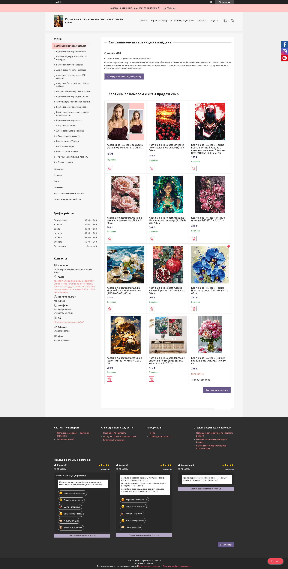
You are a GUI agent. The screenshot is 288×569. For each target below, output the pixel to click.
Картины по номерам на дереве (72, 107)
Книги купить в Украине (68, 141)
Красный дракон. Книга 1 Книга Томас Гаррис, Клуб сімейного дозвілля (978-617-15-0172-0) (205, 479)
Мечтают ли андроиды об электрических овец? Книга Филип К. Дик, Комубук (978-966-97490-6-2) (80, 483)
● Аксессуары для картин (68, 136)
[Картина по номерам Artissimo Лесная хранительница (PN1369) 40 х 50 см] (168, 194)
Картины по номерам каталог (70, 45)
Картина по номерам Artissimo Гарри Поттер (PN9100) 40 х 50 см (124, 361)
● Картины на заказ (65, 125)
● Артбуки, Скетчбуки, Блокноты (72, 157)
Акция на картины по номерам (71, 70)
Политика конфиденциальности (177, 566)
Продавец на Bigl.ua (144, 563)
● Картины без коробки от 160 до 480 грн (72, 84)
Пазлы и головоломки (67, 151)
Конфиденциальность (161, 436)
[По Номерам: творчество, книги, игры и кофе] (58, 21)
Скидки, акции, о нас (184, 20)
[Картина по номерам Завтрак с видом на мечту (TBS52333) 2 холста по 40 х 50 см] (168, 335)
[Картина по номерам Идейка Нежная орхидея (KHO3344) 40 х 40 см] (210, 265)
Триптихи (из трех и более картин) (73, 102)
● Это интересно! (64, 162)
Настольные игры (65, 146)
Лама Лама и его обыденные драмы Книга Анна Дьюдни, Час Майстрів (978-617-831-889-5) (142, 490)
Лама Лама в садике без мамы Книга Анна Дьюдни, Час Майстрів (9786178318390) (143, 479)
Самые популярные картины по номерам (71, 58)
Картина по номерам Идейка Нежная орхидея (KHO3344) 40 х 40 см (209, 290)
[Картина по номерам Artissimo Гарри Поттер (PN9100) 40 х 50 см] (126, 335)
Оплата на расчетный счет (68, 199)
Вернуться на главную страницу (125, 77)
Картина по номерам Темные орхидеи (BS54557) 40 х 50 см (208, 219)
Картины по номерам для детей (72, 96)
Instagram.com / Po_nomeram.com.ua (120, 436)
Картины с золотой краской (69, 65)
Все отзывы (226, 545)
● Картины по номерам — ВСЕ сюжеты (71, 76)
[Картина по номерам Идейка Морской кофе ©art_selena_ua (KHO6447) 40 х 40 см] (126, 265)
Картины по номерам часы (69, 120)
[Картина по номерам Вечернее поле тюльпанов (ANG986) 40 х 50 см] (168, 122)
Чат (278, 561)
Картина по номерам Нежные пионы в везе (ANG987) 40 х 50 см (208, 361)
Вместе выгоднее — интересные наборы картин (72, 113)
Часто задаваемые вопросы (69, 193)
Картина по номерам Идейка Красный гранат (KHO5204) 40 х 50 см (167, 290)
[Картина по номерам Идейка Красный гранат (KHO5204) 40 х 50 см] (168, 265)
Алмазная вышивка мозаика (70, 131)
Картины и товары (160, 20)
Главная (143, 20)
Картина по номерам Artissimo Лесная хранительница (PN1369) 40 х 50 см (167, 220)
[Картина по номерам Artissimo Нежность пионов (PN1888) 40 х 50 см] (126, 194)
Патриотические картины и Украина (74, 91)
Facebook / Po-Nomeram (114, 433)
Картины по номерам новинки (71, 51)
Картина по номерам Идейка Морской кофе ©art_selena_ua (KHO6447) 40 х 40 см (124, 290)
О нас (57, 181)
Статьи (58, 175)
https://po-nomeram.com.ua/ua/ (69, 322)
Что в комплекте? (65, 439)
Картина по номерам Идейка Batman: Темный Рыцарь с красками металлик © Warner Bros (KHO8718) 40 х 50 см (208, 149)
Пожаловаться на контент (149, 566)
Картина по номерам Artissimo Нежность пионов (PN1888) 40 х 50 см (125, 220)
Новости (58, 169)
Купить (109, 168)
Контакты (202, 20)
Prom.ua (157, 561)
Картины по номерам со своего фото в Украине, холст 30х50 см (125, 146)
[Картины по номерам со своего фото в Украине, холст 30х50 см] (126, 122)
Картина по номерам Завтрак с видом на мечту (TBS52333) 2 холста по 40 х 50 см (167, 361)
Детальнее (169, 8)
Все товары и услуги (216, 390)
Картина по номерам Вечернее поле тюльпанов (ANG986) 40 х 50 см (166, 148)
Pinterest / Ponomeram (113, 440)
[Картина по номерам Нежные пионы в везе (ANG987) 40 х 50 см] (210, 335)
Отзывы (58, 187)
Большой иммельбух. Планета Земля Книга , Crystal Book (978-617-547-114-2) (143, 484)
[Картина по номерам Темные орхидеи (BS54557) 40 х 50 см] (210, 194)
